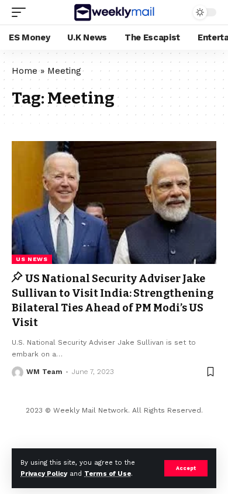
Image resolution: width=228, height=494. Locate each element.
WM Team (44, 372)
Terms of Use (107, 474)
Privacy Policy (43, 474)
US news (32, 259)
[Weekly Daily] (114, 12)
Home (24, 71)
